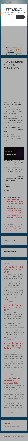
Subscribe (20, 17)
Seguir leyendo (14, 20)
